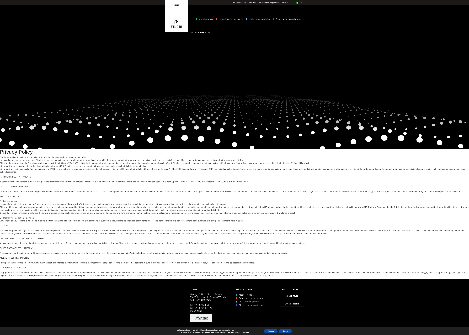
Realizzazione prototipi (259, 19)
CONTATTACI (287, 3)
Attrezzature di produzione (288, 19)
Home (193, 32)
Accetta (271, 331)
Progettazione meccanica (231, 19)
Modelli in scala (206, 19)
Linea (292, 296)
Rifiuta (285, 331)
